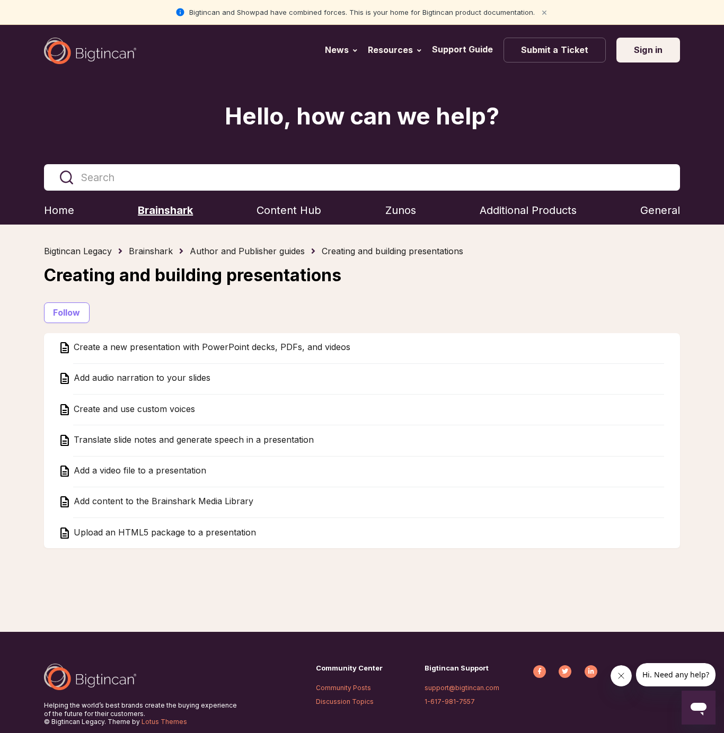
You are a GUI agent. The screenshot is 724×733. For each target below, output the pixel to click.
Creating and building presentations (392, 251)
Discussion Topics (345, 701)
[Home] (90, 51)
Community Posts (343, 688)
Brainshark (151, 251)
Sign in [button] (648, 49)
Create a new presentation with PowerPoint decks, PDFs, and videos (210, 347)
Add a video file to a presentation (138, 471)
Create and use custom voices (133, 409)
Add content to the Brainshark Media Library (162, 501)
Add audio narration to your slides (140, 378)
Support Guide (463, 49)
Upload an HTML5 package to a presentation (163, 532)
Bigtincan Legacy (78, 251)
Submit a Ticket (555, 49)
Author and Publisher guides (247, 251)
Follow (67, 312)
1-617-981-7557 (450, 701)
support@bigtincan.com (462, 688)
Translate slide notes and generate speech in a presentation (192, 439)
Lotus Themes (164, 722)
